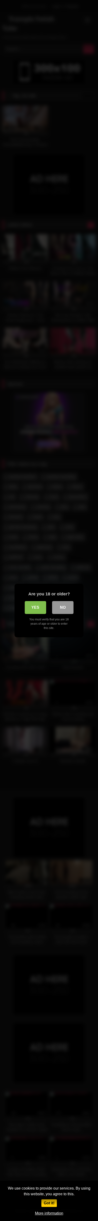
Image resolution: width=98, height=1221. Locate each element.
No (63, 607)
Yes (35, 607)
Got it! (49, 1203)
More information (49, 1213)
